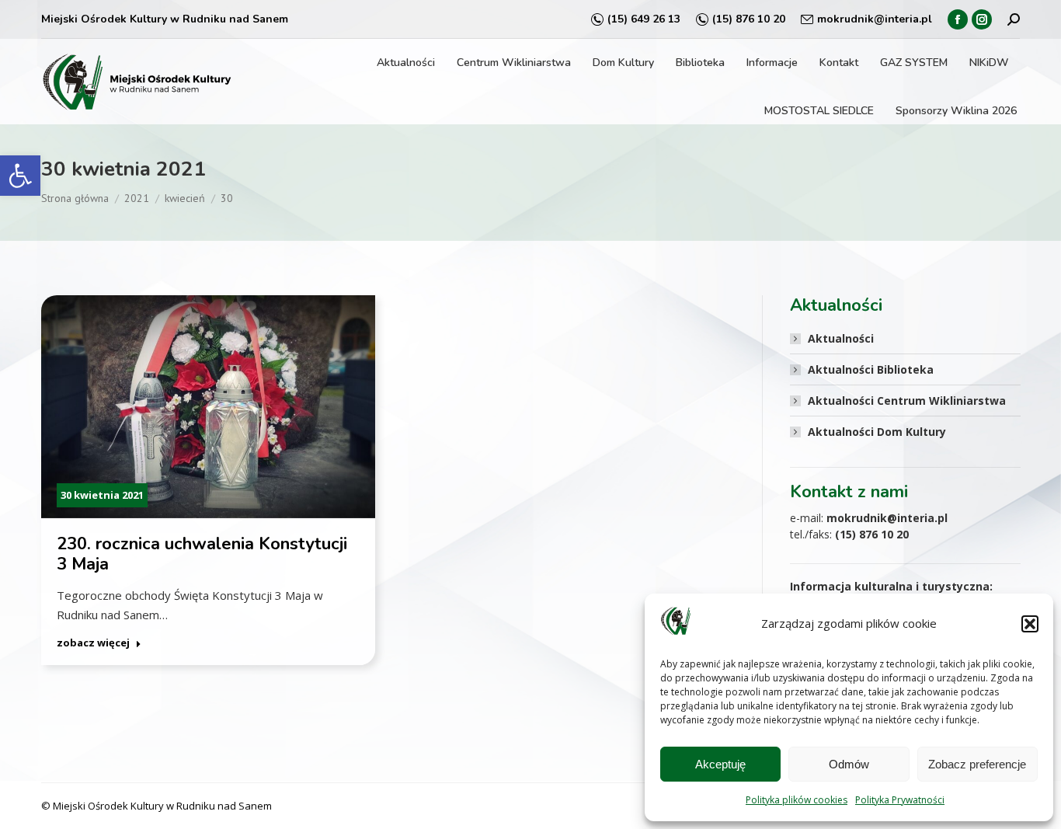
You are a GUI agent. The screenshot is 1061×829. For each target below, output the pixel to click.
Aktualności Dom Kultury (877, 431)
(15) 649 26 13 (643, 19)
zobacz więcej (93, 643)
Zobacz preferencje (977, 764)
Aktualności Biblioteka (871, 369)
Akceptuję (720, 764)
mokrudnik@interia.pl (874, 19)
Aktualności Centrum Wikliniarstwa (907, 400)
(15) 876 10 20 (748, 19)
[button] (20, 175)
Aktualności (841, 338)
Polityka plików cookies (796, 799)
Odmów (849, 764)
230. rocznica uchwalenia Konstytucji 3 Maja (202, 554)
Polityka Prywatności (899, 799)
